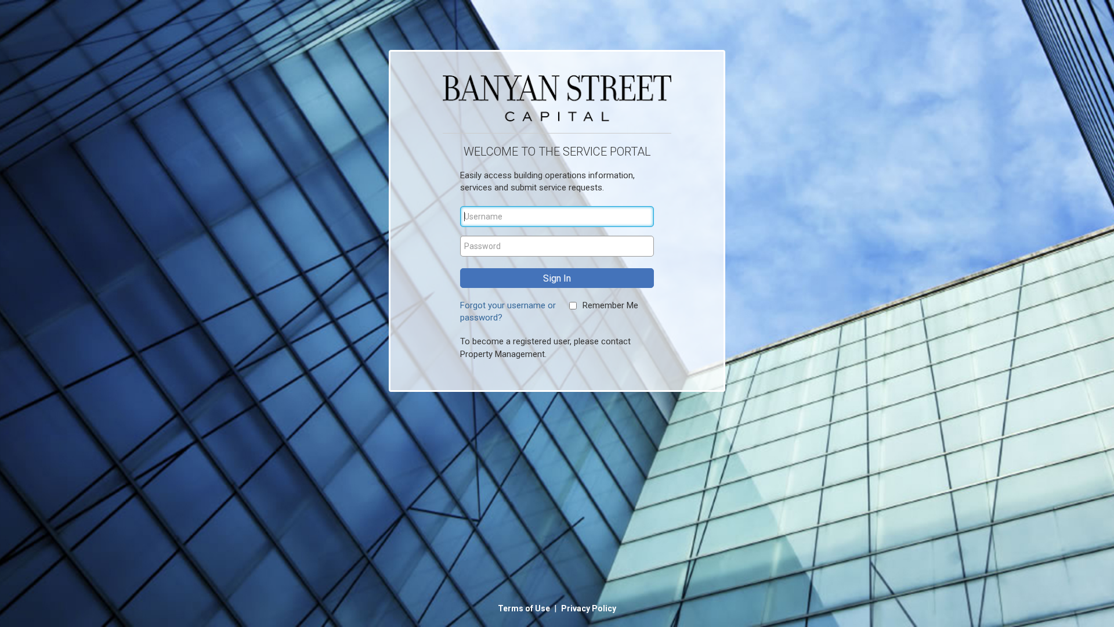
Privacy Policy (588, 608)
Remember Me (610, 305)
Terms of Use (525, 608)
